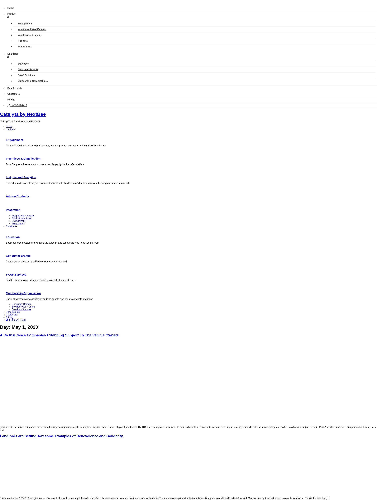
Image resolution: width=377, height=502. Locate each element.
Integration (13, 209)
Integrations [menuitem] (24, 46)
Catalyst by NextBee (23, 114)
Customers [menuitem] (13, 94)
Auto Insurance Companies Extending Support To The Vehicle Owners (59, 335)
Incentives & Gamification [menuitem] (32, 29)
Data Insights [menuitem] (14, 88)
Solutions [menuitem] (12, 54)
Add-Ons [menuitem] (23, 41)
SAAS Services (16, 274)
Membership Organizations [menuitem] (33, 81)
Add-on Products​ (17, 196)
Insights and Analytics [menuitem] (30, 35)
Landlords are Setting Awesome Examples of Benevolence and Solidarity (61, 436)
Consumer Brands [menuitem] (28, 69)
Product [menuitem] (11, 14)
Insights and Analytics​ (21, 177)
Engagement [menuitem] (25, 23)
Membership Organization (23, 293)
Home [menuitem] (10, 8)
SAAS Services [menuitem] (26, 75)
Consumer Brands (18, 255)
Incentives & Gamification (23, 158)
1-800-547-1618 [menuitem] (18, 105)
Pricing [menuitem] (11, 99)
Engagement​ (14, 139)
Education (13, 237)
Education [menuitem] (23, 63)
